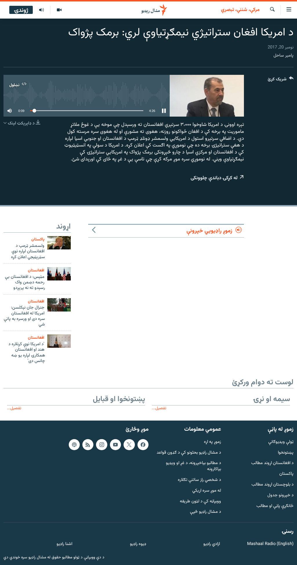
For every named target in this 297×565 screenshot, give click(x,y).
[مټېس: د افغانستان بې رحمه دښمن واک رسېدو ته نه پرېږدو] (59, 273)
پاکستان (37, 239)
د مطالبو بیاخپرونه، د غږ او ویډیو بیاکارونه (193, 467)
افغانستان (36, 270)
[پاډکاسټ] (74, 444)
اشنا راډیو (64, 544)
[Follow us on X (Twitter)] (129, 444)
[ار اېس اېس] (87, 444)
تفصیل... (159, 408)
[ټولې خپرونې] (41, 10)
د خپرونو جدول (280, 495)
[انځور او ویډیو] (59, 10)
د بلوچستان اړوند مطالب (272, 485)
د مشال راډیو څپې (205, 512)
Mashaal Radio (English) (270, 544)
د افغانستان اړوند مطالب (272, 464)
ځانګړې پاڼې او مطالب (275, 506)
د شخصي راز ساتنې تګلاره (199, 480)
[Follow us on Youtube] (115, 444)
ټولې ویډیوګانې (281, 442)
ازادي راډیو (211, 544)
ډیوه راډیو (138, 544)
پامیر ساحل (284, 55)
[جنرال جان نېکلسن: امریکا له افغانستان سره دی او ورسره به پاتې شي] (59, 305)
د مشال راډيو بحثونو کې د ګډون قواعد (189, 453)
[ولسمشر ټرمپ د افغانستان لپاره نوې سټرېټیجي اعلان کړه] (59, 242)
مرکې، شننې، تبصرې (240, 10)
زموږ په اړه (212, 442)
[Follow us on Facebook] (142, 444)
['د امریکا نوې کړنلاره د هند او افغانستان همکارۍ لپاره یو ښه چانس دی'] (59, 341)
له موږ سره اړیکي (206, 491)
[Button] (281, 80)
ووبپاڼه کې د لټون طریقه (200, 502)
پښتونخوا (286, 453)
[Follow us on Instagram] (101, 444)
